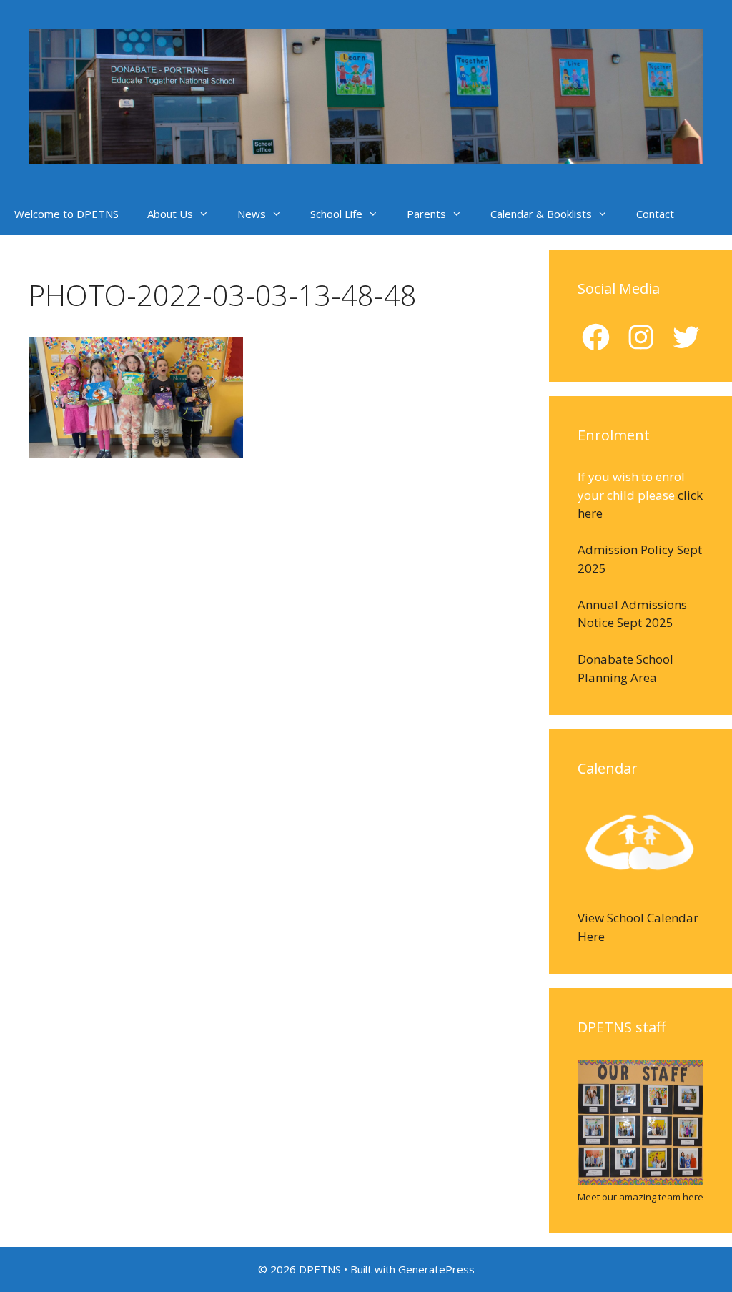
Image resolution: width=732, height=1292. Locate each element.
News (251, 214)
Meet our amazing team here (640, 1196)
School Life (336, 214)
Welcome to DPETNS (66, 214)
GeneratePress (436, 1269)
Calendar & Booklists (541, 214)
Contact (655, 214)
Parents (426, 214)
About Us (170, 214)
